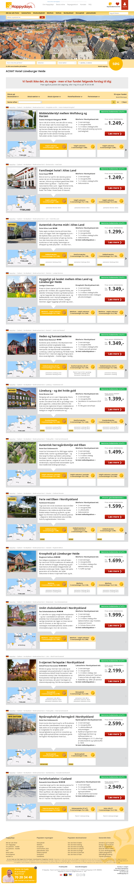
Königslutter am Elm (51, 107)
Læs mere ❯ (115, 133)
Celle (47, 656)
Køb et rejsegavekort (105, 847)
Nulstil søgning (103, 66)
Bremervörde (50, 164)
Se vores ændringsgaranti (107, 850)
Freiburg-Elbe (50, 439)
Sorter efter (12, 102)
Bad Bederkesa (50, 773)
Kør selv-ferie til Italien (75, 843)
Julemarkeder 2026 (43, 850)
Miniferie (39, 845)
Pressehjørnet (10, 854)
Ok (42, 17)
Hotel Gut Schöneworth (61, 439)
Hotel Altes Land (54, 219)
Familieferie (40, 856)
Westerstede (49, 602)
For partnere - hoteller (13, 849)
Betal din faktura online (106, 849)
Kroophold (40, 847)
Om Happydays (48, 4)
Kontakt (83, 4)
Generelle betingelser (81, 867)
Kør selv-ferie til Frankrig (75, 847)
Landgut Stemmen (58, 273)
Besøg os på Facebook (106, 845)
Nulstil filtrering (121, 97)
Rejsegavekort (72, 4)
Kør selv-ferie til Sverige (75, 850)
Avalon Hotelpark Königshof (66, 107)
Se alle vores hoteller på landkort (16, 66)
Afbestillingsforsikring (105, 854)
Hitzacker (48, 493)
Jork (47, 219)
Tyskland (19, 107)
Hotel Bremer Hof (58, 385)
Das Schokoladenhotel (61, 602)
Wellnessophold (42, 852)
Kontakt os (9, 856)
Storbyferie (40, 854)
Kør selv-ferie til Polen (75, 854)
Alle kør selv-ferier (11, 843)
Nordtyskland (27, 107)
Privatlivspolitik (63, 867)
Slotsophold (40, 843)
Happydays (12, 107)
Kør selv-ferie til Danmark (76, 852)
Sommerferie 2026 (43, 849)
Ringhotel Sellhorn (58, 548)
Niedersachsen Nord (38, 107)
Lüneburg (48, 385)
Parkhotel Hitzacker (58, 493)
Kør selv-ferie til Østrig (75, 845)
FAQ (89, 4)
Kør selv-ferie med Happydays (53, 1)
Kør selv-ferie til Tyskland (76, 849)
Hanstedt (48, 548)
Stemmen (48, 273)
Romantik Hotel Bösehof (63, 773)
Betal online (60, 4)
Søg (116, 63)
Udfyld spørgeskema (105, 852)
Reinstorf (48, 330)
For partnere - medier (13, 847)
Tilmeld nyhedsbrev (105, 856)
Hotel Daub (58, 164)
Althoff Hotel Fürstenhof (57, 656)
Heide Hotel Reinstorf (59, 330)
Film (7, 850)
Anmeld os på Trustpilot (106, 843)
